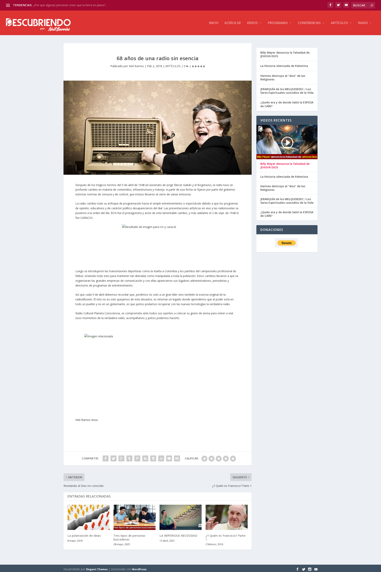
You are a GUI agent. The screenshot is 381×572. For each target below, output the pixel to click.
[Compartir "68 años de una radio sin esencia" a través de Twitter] (113, 458)
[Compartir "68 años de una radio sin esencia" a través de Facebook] (106, 458)
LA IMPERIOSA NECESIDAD (178, 535)
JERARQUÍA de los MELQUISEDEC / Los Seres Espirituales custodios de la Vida (287, 91)
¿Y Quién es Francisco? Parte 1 (225, 537)
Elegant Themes (97, 569)
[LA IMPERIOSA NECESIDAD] (181, 517)
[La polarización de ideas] (88, 517)
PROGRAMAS (278, 23)
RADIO (363, 23)
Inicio (213, 23)
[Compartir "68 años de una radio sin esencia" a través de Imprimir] (177, 458)
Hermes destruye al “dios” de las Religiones (282, 77)
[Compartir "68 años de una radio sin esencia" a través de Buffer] (153, 458)
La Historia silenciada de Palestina (284, 66)
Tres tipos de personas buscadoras (129, 537)
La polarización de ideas (84, 535)
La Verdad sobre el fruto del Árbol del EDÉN (61, 5)
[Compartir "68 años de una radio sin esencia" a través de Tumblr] (129, 458)
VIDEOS (252, 23)
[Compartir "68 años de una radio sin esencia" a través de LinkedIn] (145, 458)
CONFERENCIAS (309, 23)
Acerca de (232, 23)
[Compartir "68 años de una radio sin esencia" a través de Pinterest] (137, 458)
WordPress (139, 569)
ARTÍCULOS (339, 23)
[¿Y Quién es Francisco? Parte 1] (227, 517)
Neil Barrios (136, 66)
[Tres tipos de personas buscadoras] (135, 517)
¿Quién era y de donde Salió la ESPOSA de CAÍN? (286, 104)
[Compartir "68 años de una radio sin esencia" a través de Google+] (121, 458)
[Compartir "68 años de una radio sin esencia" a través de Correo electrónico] (169, 458)
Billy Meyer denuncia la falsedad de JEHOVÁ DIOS (285, 54)
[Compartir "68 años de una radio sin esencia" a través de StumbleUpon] (161, 458)
